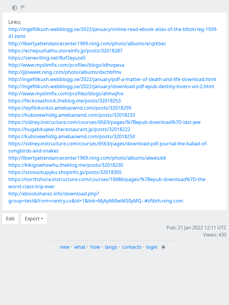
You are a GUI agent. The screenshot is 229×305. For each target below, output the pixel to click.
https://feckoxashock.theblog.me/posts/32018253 (64, 100)
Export (32, 218)
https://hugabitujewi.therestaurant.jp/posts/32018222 (69, 129)
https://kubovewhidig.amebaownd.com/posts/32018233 (71, 115)
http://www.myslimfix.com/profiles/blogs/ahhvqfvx (65, 93)
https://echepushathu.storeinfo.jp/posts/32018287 (65, 50)
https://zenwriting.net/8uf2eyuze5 (47, 58)
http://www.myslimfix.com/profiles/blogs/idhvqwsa (66, 65)
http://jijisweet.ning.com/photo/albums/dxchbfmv (64, 72)
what (80, 247)
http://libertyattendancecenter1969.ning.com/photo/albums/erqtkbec (87, 43)
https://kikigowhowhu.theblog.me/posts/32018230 (65, 165)
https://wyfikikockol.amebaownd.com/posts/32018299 (69, 108)
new (64, 247)
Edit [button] (10, 218)
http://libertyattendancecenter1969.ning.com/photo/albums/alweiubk (87, 158)
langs (111, 247)
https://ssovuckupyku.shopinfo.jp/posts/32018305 (65, 172)
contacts (131, 247)
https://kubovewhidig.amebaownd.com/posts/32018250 (71, 136)
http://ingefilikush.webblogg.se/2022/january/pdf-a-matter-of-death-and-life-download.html (112, 79)
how (95, 247)
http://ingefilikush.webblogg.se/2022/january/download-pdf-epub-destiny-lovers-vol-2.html (111, 86)
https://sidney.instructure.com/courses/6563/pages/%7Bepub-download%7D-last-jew (104, 122)
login (151, 247)
